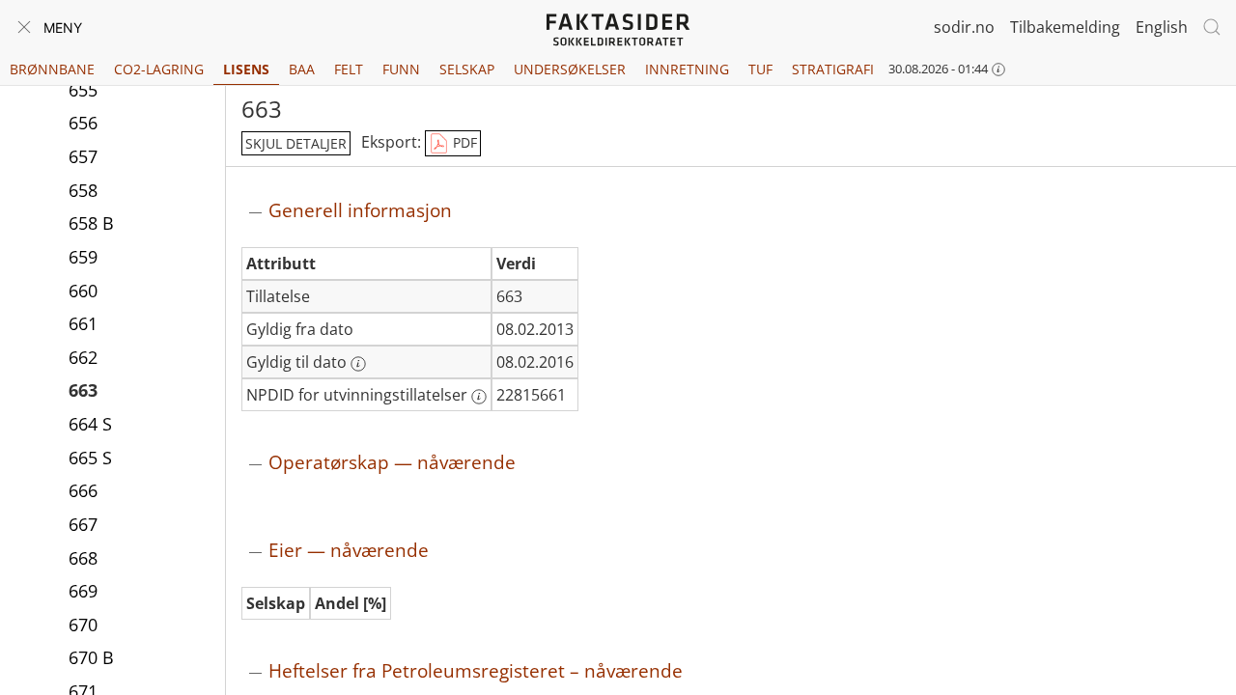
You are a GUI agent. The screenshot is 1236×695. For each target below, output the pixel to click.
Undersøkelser (570, 69)
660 (83, 290)
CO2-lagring (159, 69)
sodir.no (964, 27)
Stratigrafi (833, 69)
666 (83, 490)
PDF (463, 142)
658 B (91, 223)
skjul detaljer (296, 143)
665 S (90, 457)
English (1162, 27)
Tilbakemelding (1065, 27)
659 (83, 256)
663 (83, 390)
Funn (401, 69)
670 (83, 624)
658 (83, 190)
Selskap (466, 69)
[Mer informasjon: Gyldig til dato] (358, 364)
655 (83, 89)
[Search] (1212, 27)
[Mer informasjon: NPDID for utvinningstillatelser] (479, 396)
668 (83, 558)
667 (83, 524)
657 (83, 156)
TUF (760, 69)
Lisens (246, 69)
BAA (302, 69)
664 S (90, 423)
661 (83, 323)
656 (83, 122)
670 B (91, 657)
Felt (348, 69)
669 (83, 590)
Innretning (687, 69)
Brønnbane (52, 69)
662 (83, 357)
